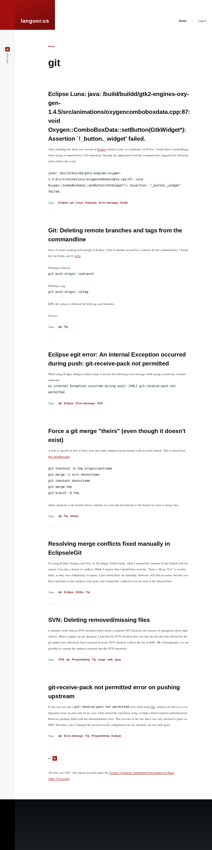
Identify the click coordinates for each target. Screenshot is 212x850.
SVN (61, 659)
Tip (66, 326)
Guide (124, 202)
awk (110, 659)
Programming (81, 659)
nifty (78, 256)
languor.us (35, 21)
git (72, 202)
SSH (100, 403)
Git (153, 707)
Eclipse (101, 149)
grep (118, 659)
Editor (80, 592)
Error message (108, 202)
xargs (102, 659)
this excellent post (59, 456)
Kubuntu (91, 202)
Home (51, 46)
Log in (202, 21)
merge (74, 516)
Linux (79, 202)
